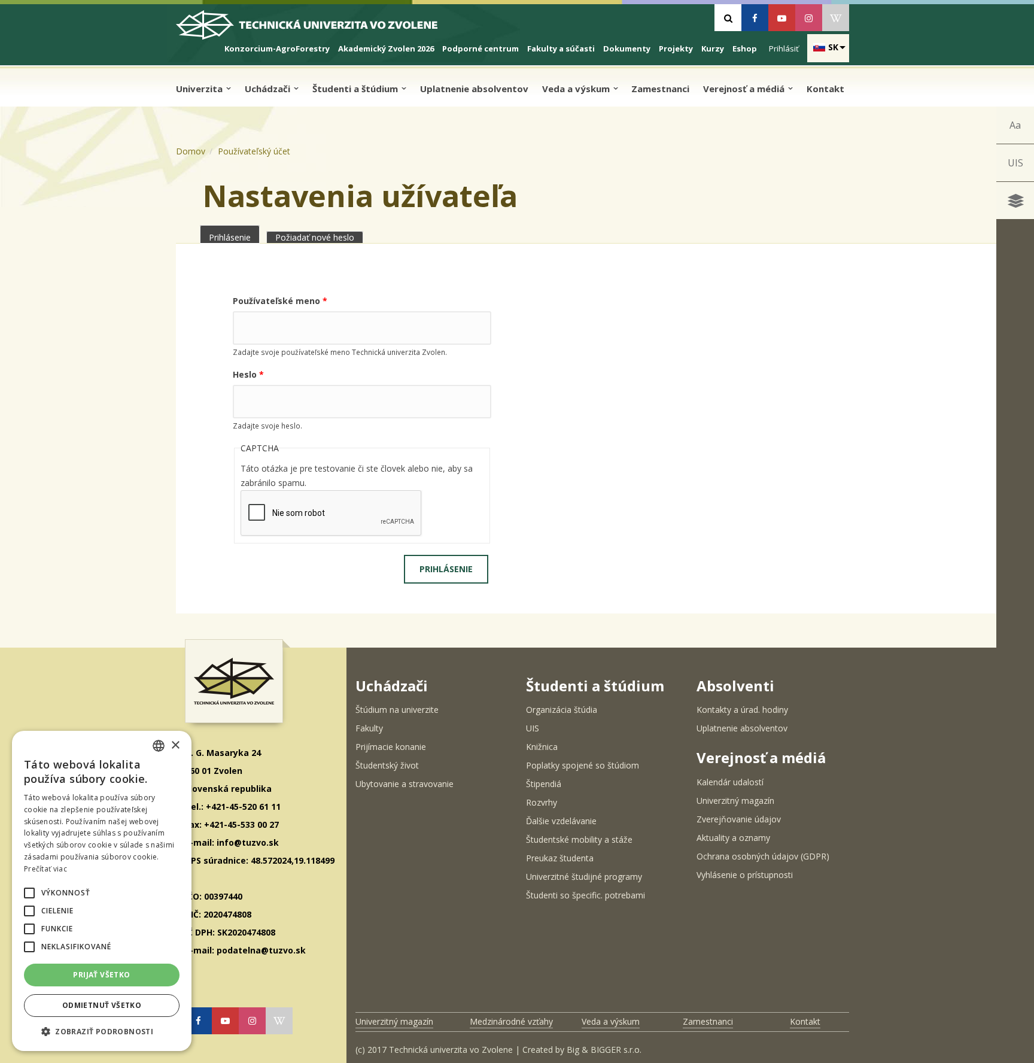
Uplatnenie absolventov (474, 89)
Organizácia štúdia (561, 709)
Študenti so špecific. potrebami (585, 895)
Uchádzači (269, 89)
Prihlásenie (234, 237)
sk (833, 47)
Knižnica (542, 746)
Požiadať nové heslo (314, 237)
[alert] (101, 891)
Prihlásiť (784, 48)
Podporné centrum (480, 48)
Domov (190, 151)
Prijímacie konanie (390, 746)
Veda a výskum (577, 89)
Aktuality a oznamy (733, 837)
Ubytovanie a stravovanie (404, 783)
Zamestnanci (660, 89)
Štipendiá (543, 783)
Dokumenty (626, 48)
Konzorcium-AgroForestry (277, 48)
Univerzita (200, 89)
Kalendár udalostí (730, 782)
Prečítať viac (45, 869)
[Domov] (317, 29)
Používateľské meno (280, 300)
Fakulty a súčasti (561, 48)
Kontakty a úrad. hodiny (742, 709)
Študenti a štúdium (356, 89)
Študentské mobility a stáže (579, 839)
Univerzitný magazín (735, 800)
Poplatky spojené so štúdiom (582, 765)
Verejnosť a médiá (745, 89)
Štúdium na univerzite (397, 709)
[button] (29, 893)
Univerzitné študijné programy (584, 876)
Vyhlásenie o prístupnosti (745, 874)
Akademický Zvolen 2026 (386, 48)
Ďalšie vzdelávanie (561, 821)
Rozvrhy (541, 802)
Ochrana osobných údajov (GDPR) (763, 856)
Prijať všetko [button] (101, 975)
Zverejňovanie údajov (739, 819)
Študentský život (387, 765)
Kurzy (712, 48)
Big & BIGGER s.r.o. (604, 1049)
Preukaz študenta (560, 858)
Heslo (248, 374)
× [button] (175, 745)
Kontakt (825, 89)
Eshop (744, 48)
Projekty (676, 48)
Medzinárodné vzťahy (511, 1021)
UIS (1015, 162)
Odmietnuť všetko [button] (101, 1005)
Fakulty (369, 728)
